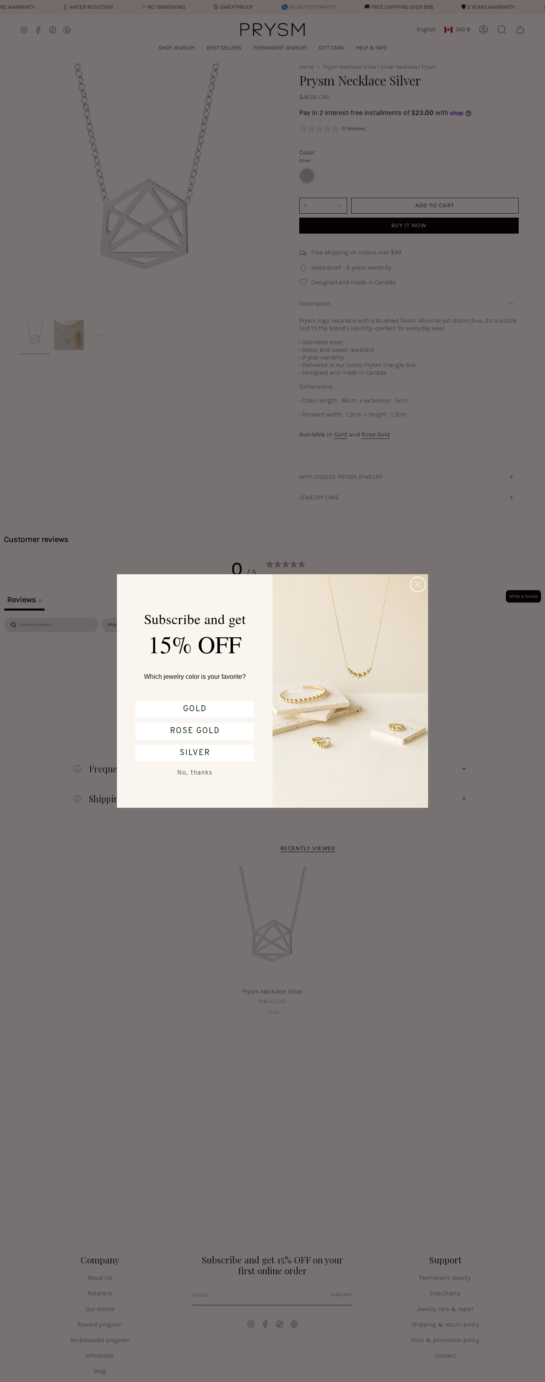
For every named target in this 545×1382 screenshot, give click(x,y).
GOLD (195, 709)
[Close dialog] (418, 584)
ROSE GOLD (195, 731)
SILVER (195, 753)
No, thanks (194, 773)
